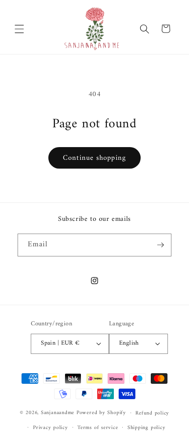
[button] (19, 28)
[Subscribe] (160, 245)
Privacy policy (50, 428)
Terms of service (97, 428)
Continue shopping (94, 157)
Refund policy (152, 413)
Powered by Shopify (101, 413)
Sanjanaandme (58, 413)
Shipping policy (146, 428)
